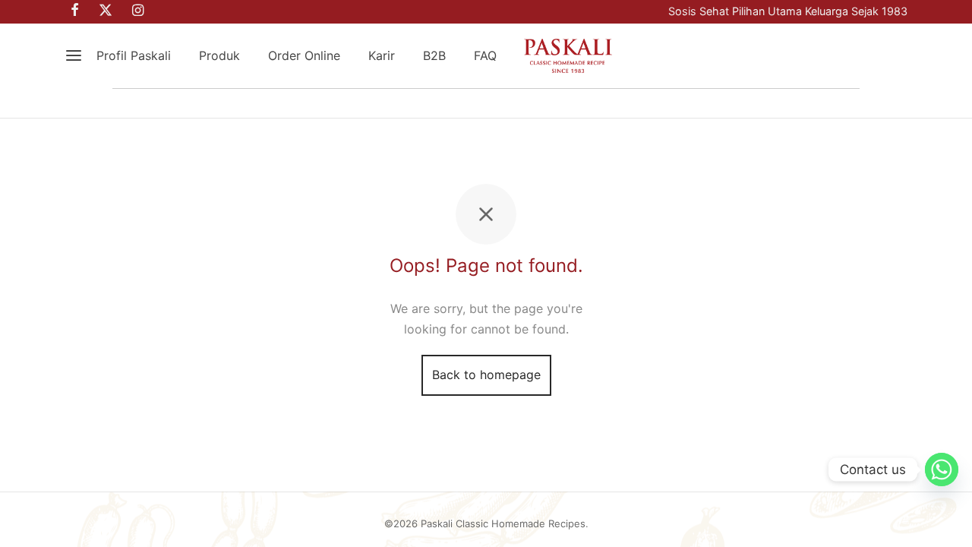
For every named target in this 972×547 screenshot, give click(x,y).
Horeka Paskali (795, 103)
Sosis (254, 103)
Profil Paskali (133, 55)
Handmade (345, 103)
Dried (613, 103)
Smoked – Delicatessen (487, 103)
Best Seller (164, 103)
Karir (381, 55)
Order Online (304, 55)
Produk (219, 55)
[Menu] (74, 55)
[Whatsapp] (941, 469)
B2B (434, 55)
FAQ (485, 55)
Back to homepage (486, 374)
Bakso (690, 103)
